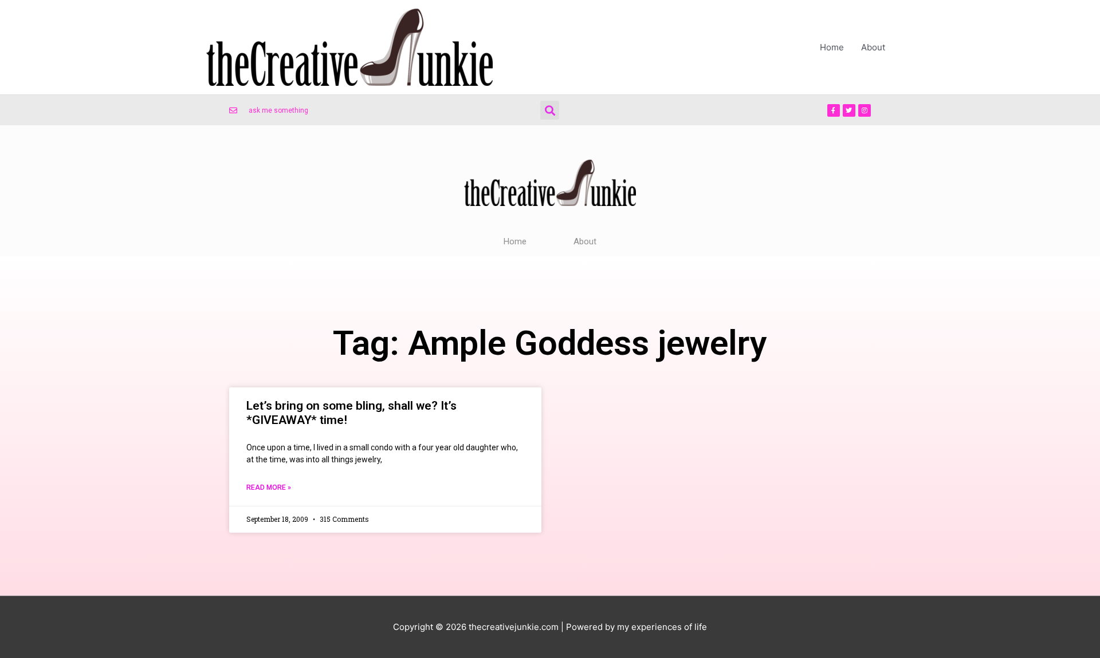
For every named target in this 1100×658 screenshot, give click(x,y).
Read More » (268, 487)
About (873, 47)
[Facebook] (833, 110)
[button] (549, 110)
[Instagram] (864, 110)
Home (832, 47)
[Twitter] (849, 110)
